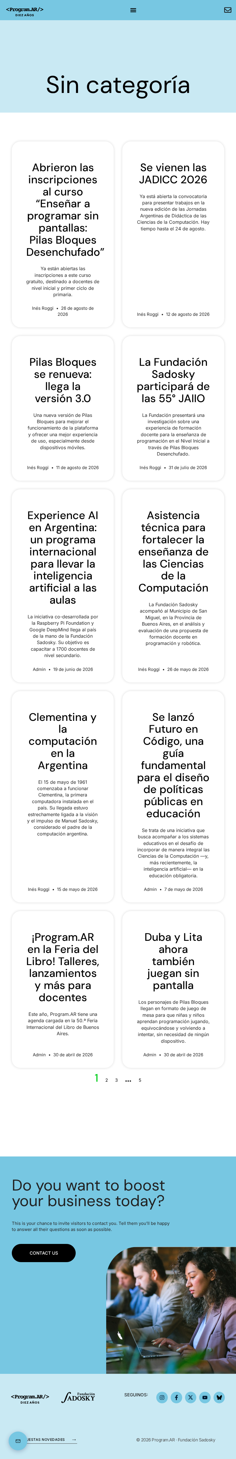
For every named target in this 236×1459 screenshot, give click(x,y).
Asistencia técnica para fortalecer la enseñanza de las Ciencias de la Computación (173, 551)
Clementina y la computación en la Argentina (62, 741)
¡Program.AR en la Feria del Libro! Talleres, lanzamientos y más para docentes (62, 967)
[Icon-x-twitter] (191, 1397)
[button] (133, 10)
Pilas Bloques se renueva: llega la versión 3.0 (62, 380)
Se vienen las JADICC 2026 (173, 173)
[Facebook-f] (176, 1397)
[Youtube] (205, 1397)
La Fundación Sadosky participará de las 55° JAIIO (173, 380)
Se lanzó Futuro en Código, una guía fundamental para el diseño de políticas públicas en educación (173, 765)
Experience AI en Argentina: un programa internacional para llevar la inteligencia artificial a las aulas (62, 557)
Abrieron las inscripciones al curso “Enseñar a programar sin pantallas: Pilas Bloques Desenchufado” (65, 209)
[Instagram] (162, 1397)
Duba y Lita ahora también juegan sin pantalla (173, 961)
